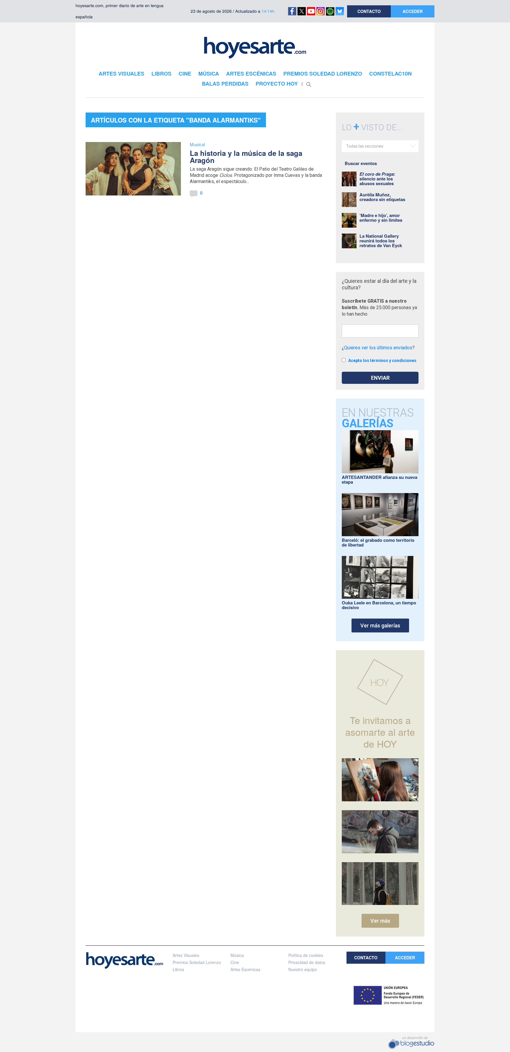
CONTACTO (369, 11)
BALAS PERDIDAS (225, 83)
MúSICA (208, 73)
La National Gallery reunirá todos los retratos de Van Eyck (380, 241)
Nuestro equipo (302, 969)
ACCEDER (413, 11)
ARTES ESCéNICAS (251, 73)
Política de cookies (305, 955)
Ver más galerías (380, 625)
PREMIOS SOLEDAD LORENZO (322, 73)
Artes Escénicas (245, 969)
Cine (235, 962)
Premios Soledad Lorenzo (197, 962)
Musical (197, 144)
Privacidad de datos (306, 962)
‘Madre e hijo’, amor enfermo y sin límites (380, 217)
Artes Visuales (186, 955)
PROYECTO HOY (277, 83)
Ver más (380, 921)
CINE (185, 73)
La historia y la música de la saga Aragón (246, 156)
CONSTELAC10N (390, 73)
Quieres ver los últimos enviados (378, 347)
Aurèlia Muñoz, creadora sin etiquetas (382, 197)
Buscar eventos (361, 163)
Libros (178, 969)
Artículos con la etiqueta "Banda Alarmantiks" (176, 119)
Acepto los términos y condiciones (382, 360)
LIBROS (161, 73)
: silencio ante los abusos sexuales (377, 179)
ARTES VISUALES (121, 73)
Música (237, 955)
